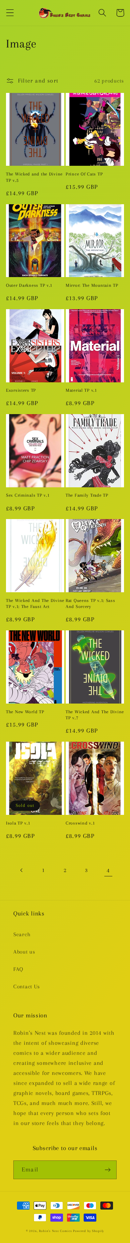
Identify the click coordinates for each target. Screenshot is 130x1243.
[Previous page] (22, 870)
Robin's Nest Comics (55, 1231)
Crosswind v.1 (80, 823)
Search (21, 934)
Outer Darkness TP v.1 (29, 285)
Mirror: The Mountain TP (92, 285)
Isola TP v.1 (18, 823)
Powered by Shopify (88, 1231)
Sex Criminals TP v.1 (27, 495)
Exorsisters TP (21, 390)
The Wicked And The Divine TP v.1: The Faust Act (35, 603)
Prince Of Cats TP (84, 173)
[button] (10, 13)
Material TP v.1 (81, 390)
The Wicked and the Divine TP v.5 (34, 177)
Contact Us (26, 986)
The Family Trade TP (87, 495)
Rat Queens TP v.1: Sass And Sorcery (90, 603)
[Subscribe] (107, 1169)
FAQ (18, 969)
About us (24, 952)
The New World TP (25, 711)
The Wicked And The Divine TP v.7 (95, 715)
